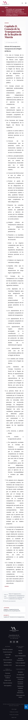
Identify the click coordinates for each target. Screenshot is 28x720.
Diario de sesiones (7, 683)
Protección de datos (14, 714)
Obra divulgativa (8, 662)
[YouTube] (17, 642)
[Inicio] (2, 11)
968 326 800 (15, 638)
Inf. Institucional (20, 674)
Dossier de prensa (7, 652)
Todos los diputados (20, 662)
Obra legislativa (7, 685)
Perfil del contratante (8, 649)
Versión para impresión (10, 601)
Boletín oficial (8, 680)
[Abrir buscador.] (22, 3)
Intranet (7, 657)
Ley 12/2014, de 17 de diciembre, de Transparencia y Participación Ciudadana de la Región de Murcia (15, 11)
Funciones (7, 673)
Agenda (20, 653)
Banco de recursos (20, 665)
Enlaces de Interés (7, 659)
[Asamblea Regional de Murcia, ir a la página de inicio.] (5, 3)
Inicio (6, 7)
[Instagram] (14, 642)
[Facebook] (11, 642)
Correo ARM (8, 654)
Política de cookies (14, 711)
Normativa (20, 672)
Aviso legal (14, 709)
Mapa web (14, 717)
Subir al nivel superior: (14, 596)
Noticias (20, 650)
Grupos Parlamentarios (20, 655)
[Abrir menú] (25, 3)
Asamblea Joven (8, 665)
